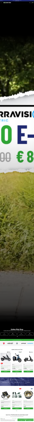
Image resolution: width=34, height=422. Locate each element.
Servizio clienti (31, 0)
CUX (24, 364)
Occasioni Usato (21, 334)
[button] (1, 418)
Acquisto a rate (30, 334)
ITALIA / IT (2, 0)
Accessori (4, 334)
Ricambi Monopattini (17, 382)
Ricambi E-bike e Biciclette (5, 382)
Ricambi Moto (28, 382)
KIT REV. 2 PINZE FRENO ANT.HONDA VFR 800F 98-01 (16, 402)
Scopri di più (5, 371)
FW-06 (1, 364)
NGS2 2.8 (13, 364)
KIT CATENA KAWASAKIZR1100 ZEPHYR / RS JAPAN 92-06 (5, 402)
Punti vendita (13, 334)
